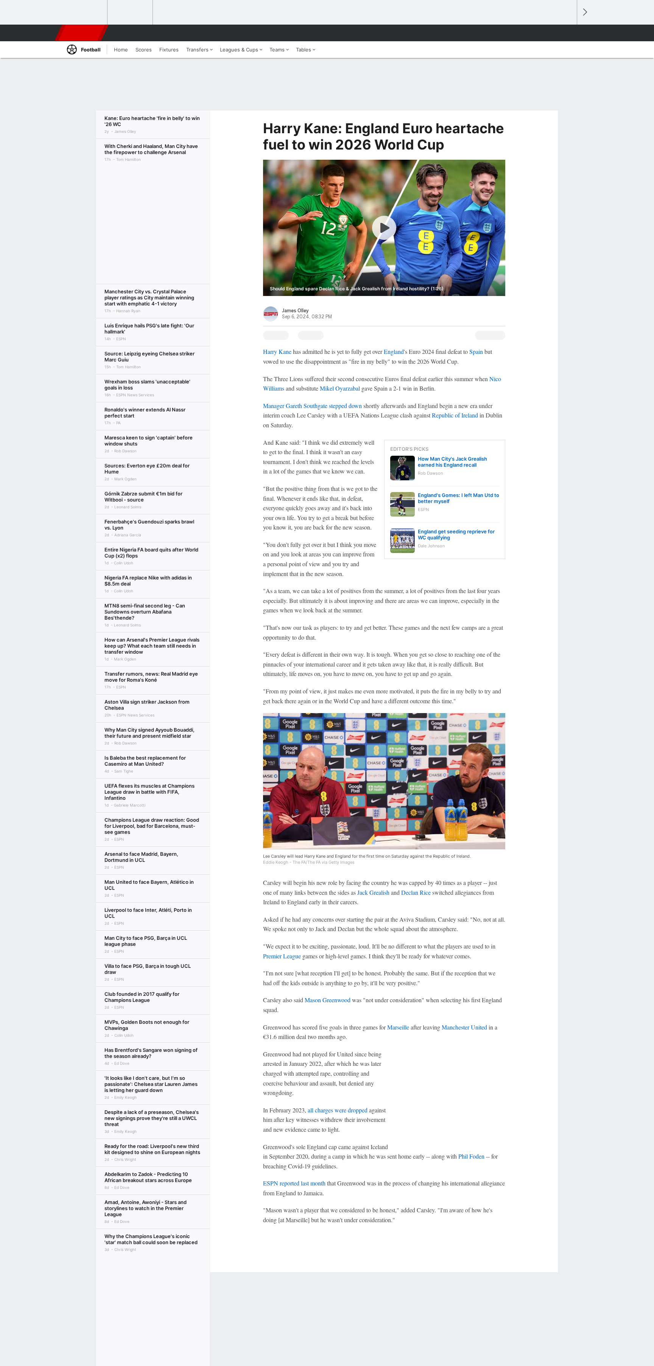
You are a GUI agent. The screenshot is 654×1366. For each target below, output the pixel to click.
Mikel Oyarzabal (340, 388)
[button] (568, 33)
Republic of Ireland (455, 415)
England (394, 351)
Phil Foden (471, 1156)
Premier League (282, 956)
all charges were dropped (337, 1110)
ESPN (82, 33)
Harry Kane (277, 351)
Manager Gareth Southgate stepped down (312, 406)
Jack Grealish (373, 892)
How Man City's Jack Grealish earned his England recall (452, 462)
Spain (476, 351)
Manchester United (464, 1027)
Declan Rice (416, 892)
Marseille (398, 1027)
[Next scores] (584, 12)
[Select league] (85, 12)
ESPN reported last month (294, 1183)
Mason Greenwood (327, 1000)
